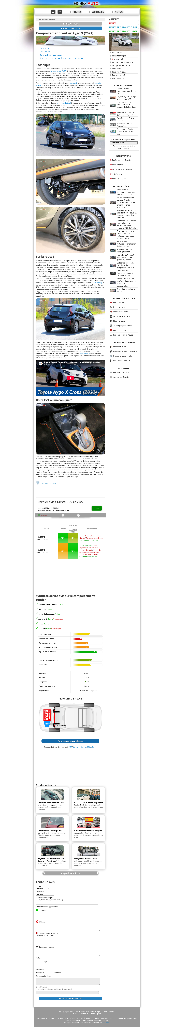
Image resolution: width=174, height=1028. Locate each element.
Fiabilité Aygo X (118, 72)
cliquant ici (106, 1022)
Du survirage (98, 283)
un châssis (73, 83)
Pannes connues (120, 330)
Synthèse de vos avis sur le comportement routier (61, 58)
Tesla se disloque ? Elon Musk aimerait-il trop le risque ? (126, 273)
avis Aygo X (117, 59)
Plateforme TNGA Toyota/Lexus (124, 124)
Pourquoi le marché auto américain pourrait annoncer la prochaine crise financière (126, 202)
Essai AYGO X (117, 52)
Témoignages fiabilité (122, 325)
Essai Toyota (117, 164)
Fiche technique (119, 56)
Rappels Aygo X (118, 75)
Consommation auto (122, 316)
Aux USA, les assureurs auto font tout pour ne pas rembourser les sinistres (127, 214)
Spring (83, 747)
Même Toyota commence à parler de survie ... (126, 91)
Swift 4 (94, 747)
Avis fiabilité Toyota (121, 372)
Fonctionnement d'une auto (125, 351)
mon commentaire (70, 998)
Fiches (39, 19)
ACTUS (119, 12)
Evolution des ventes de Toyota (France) (126, 113)
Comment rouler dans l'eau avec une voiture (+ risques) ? (51, 804)
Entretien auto (119, 346)
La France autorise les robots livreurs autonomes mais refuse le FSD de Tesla (126, 224)
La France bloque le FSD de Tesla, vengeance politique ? (126, 265)
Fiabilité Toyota (119, 178)
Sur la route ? (45, 51)
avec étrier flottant (64, 103)
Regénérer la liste (70, 873)
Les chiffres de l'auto (122, 360)
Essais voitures (119, 307)
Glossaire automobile (122, 356)
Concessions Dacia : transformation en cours (125, 131)
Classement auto (120, 312)
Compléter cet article (48, 483)
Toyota (45, 19)
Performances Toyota (121, 160)
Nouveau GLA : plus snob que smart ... (125, 250)
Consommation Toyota (122, 169)
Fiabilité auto (119, 321)
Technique (44, 48)
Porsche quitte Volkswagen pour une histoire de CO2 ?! (126, 192)
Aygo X (52, 19)
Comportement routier (122, 65)
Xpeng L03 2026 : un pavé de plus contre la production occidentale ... (126, 282)
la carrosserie (85, 353)
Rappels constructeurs (123, 335)
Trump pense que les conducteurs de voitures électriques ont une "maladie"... (126, 234)
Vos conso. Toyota (121, 377)
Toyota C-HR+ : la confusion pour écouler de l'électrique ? (51, 860)
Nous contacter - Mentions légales (87, 1014)
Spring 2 (76, 747)
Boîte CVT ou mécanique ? (51, 55)
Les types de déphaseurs (84, 859)
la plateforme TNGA (58, 71)
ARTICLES (98, 12)
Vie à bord (116, 68)
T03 (70, 747)
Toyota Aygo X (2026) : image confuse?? (126, 97)
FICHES (77, 12)
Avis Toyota (117, 174)
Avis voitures (118, 302)
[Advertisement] (70, 578)
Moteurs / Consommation (123, 62)
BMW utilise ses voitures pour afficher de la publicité (126, 243)
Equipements (118, 78)
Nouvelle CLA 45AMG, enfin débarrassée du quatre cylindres (126, 257)
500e (89, 747)
